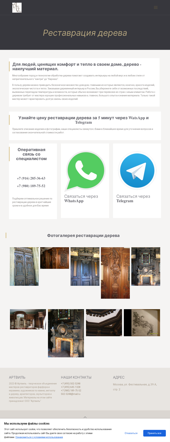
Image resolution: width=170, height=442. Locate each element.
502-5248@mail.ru (70, 394)
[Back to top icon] (85, 417)
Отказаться (131, 433)
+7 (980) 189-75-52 (31, 185)
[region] (85, 430)
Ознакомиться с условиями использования (39, 437)
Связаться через (81, 198)
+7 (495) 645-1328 (70, 387)
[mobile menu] (156, 7)
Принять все (154, 433)
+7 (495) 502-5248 (70, 383)
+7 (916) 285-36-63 (31, 178)
